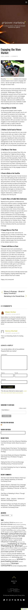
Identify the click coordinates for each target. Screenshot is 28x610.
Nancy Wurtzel (11, 331)
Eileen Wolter (10, 312)
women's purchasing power (13, 560)
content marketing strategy (19, 530)
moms (7, 548)
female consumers (10, 533)
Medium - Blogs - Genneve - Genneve (12, 498)
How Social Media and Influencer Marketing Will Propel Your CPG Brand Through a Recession (13, 456)
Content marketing (6, 530)
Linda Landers (5, 56)
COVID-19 (3, 531)
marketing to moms (17, 544)
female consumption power (13, 535)
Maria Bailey (10, 79)
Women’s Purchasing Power (9, 500)
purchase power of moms (11, 552)
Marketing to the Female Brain (12, 296)
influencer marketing (9, 542)
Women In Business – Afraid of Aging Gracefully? (14, 292)
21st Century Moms (7, 522)
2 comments (14, 56)
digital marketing (10, 531)
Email (16, 373)
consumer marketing (6, 528)
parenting (13, 549)
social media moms (16, 555)
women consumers (10, 564)
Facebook (24, 531)
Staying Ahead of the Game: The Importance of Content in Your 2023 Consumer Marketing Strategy (14, 449)
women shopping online (19, 566)
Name (3, 373)
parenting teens (20, 550)
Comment (4, 354)
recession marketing (6, 553)
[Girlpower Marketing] (14, 23)
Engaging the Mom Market (11, 51)
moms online (13, 548)
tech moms (9, 557)
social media (16, 553)
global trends (18, 540)
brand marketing (19, 526)
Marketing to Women (12, 545)
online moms (7, 549)
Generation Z (10, 540)
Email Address (6, 410)
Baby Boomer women (18, 522)
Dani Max (3, 493)
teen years (8, 559)
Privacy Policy (21, 595)
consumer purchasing (18, 528)
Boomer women (7, 524)
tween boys (14, 559)
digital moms (18, 532)
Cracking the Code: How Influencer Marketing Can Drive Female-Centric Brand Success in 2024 (14, 442)
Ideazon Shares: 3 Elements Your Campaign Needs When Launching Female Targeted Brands (13, 486)
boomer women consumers (10, 526)
